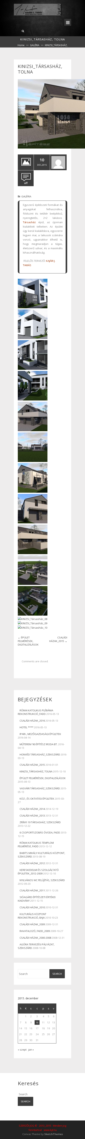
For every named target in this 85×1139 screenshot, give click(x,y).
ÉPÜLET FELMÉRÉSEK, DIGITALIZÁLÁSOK (28, 641)
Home (21, 45)
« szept (22, 1049)
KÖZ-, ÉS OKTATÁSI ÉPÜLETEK (37, 798)
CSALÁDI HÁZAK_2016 (32, 720)
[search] (23, 31)
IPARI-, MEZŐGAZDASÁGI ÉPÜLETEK (40, 734)
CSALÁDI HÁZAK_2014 (32, 809)
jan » (31, 1049)
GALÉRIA (34, 45)
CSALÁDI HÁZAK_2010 (32, 907)
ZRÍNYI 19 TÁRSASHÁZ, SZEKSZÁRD (40, 822)
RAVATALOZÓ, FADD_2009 (35, 931)
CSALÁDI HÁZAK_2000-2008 (35, 937)
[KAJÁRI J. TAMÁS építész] (38, 15)
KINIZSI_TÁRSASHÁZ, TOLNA (36, 771)
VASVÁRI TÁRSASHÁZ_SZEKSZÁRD (40, 788)
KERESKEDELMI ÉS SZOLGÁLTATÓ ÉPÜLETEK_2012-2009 (38, 871)
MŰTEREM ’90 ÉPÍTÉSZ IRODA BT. (39, 744)
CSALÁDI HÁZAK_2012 (32, 863)
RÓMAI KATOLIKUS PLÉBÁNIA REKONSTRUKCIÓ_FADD (35, 712)
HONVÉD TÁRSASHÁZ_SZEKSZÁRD (40, 754)
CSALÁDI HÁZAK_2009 (32, 924)
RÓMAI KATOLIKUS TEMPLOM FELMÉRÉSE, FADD (36, 844)
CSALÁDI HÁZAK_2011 (32, 890)
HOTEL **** (26, 727)
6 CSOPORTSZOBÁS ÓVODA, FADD (40, 832)
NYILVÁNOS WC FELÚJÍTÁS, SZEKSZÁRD (42, 880)
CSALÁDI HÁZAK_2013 (32, 815)
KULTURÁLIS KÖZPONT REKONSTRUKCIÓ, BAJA (32, 915)
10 (37, 1022)
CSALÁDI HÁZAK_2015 (58, 639)
